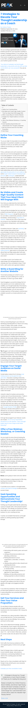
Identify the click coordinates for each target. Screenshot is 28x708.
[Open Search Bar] (21, 5)
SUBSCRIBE (22, 706)
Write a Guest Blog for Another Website (12, 115)
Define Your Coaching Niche (9, 109)
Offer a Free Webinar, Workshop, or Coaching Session (14, 121)
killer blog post (9, 214)
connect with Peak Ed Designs (9, 488)
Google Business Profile (10, 407)
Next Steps (5, 131)
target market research (10, 174)
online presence (5, 250)
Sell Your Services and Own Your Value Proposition (12, 128)
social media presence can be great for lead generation (12, 376)
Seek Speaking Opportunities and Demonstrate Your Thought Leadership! (13, 124)
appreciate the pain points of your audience (12, 172)
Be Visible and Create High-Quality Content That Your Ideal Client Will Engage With (13, 112)
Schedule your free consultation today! (11, 668)
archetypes (11, 175)
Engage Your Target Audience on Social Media (13, 117)
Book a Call (4, 698)
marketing (21, 228)
